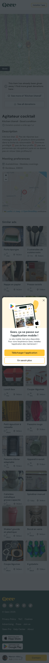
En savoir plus (24, 360)
